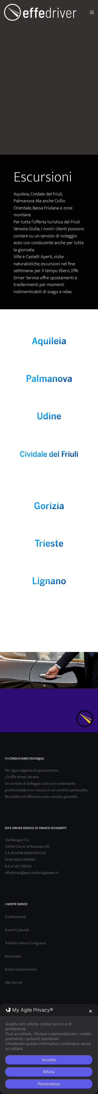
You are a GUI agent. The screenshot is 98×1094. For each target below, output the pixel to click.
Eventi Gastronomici (21, 969)
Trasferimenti (15, 917)
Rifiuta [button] (48, 1071)
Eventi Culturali (17, 930)
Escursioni (13, 956)
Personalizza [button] (49, 1083)
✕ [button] (90, 1011)
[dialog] (49, 1049)
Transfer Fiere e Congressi (25, 943)
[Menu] (90, 12)
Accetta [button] (49, 1059)
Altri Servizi (13, 982)
